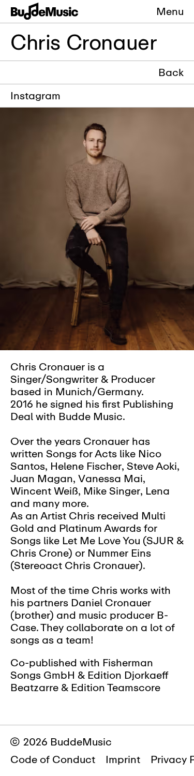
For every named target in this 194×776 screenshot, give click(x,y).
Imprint (123, 759)
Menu (170, 11)
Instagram (35, 95)
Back (171, 72)
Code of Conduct (52, 759)
